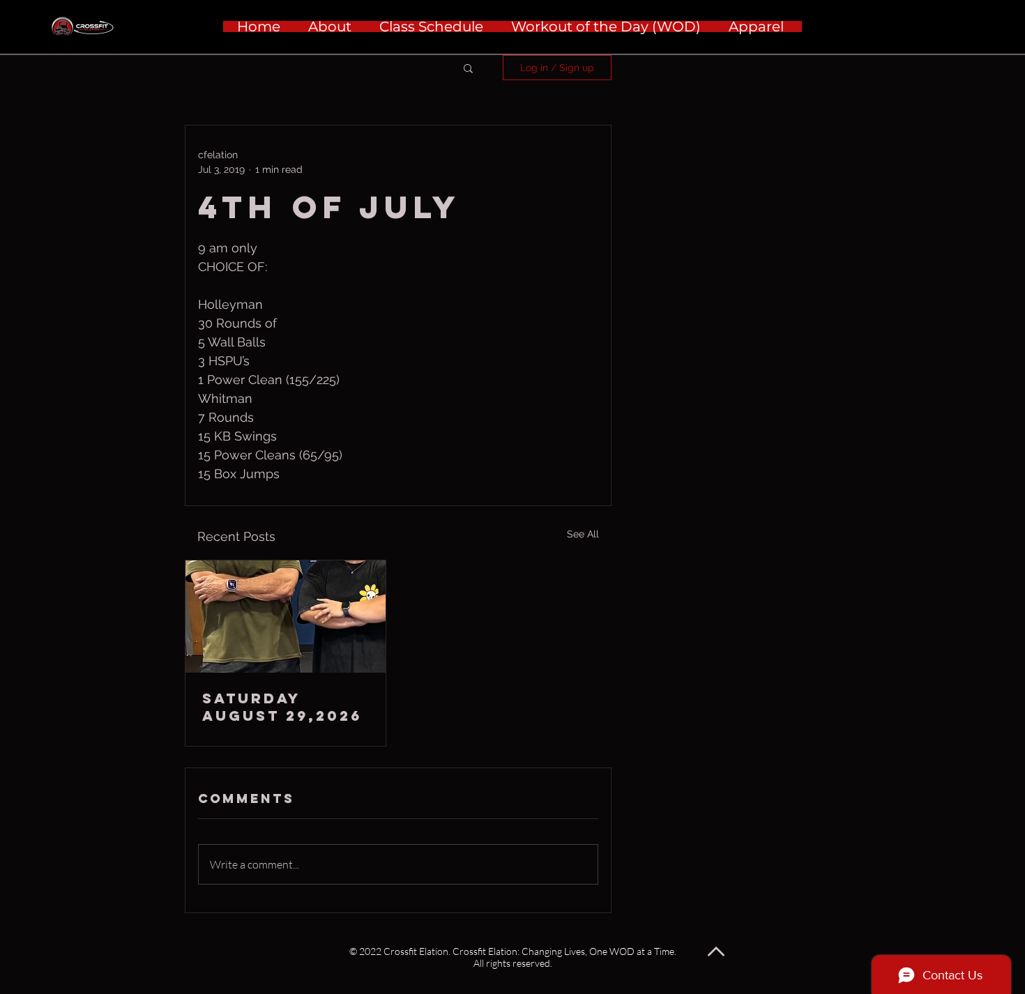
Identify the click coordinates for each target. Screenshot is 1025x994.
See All (583, 534)
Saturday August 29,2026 (282, 706)
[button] (468, 67)
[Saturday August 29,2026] (285, 616)
